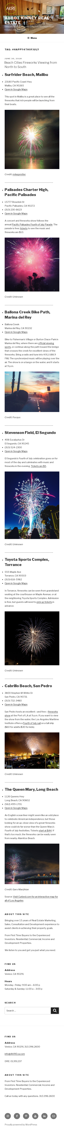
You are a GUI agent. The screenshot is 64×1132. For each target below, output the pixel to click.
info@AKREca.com (15, 1054)
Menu (34, 38)
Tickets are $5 (38, 466)
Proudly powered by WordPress (21, 1124)
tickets (23, 228)
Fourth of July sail (32, 723)
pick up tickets (44, 602)
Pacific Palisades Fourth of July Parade (32, 224)
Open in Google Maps (16, 89)
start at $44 (45, 830)
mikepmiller (19, 174)
